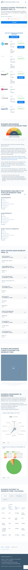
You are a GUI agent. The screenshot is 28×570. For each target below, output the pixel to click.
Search (14, 22)
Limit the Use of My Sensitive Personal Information (11, 563)
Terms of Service (18, 559)
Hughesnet (20, 158)
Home (2, 547)
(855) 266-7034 (21, 58)
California (7, 547)
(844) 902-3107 (21, 108)
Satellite (5, 499)
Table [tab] (8, 442)
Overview (5, 496)
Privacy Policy (4, 560)
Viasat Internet (15, 158)
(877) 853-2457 (21, 73)
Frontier (25, 158)
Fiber (12, 496)
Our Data (6, 559)
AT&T (16, 159)
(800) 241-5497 (14, 37)
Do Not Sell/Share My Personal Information (10, 562)
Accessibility (10, 560)
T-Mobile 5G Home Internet (7, 159)
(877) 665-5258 (21, 98)
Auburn (23, 165)
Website (3, 262)
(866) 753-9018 (21, 43)
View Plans (21, 47)
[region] (14, 368)
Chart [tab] (4, 442)
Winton (2, 166)
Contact (2, 559)
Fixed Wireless (19, 496)
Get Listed (11, 559)
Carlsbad (8, 166)
